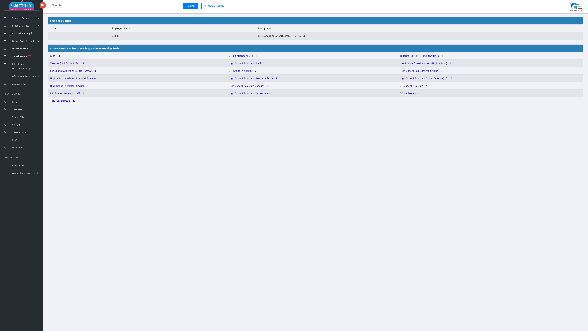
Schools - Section (21, 18)
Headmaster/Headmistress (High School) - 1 (425, 63)
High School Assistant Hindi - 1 (247, 63)
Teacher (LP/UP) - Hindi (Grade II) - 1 (421, 55)
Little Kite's (17, 147)
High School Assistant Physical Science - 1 (74, 78)
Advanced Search (21, 83)
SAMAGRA (17, 109)
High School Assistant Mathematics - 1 (251, 93)
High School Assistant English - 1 (69, 85)
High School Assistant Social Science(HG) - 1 (426, 78)
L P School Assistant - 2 (243, 70)
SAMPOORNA (19, 132)
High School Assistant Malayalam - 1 (421, 70)
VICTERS (16, 124)
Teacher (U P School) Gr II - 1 (67, 63)
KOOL (15, 140)
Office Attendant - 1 (411, 93)
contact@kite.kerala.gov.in (25, 173)
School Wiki (18, 117)
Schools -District (20, 25)
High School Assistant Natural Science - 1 (253, 78)
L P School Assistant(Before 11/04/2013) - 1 (75, 70)
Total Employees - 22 (62, 100)
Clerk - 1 (55, 55)
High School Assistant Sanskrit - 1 (248, 85)
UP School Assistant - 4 (413, 85)
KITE (14, 101)
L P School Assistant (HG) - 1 (67, 93)
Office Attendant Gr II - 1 (243, 55)
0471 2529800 (19, 165)
